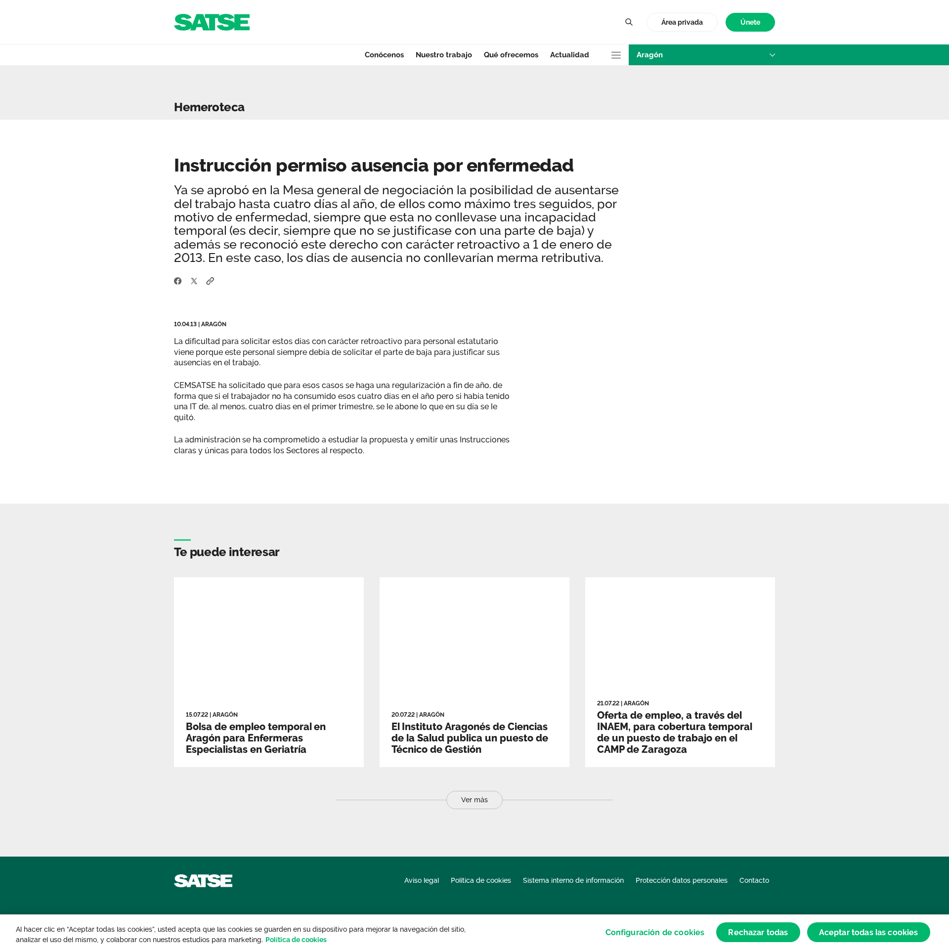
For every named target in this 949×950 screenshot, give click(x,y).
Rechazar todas (758, 932)
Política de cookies (296, 940)
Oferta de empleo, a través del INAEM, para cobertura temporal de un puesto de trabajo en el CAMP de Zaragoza (674, 732)
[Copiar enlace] (210, 280)
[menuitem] (750, 22)
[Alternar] (629, 22)
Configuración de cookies (655, 932)
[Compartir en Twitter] (194, 280)
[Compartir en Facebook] (178, 280)
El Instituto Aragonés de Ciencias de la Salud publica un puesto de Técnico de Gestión (469, 738)
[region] (474, 932)
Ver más (474, 800)
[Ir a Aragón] (212, 21)
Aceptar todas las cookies (868, 932)
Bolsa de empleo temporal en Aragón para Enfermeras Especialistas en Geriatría (256, 738)
